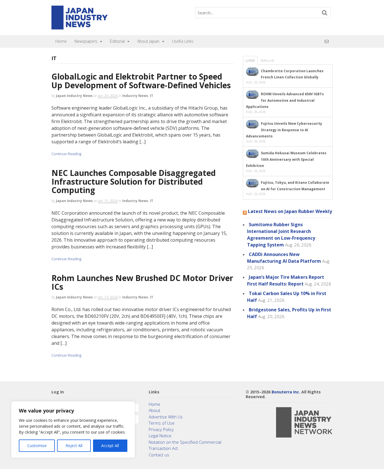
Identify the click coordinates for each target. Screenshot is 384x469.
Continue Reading (66, 153)
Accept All (110, 445)
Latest (250, 60)
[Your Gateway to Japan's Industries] (79, 26)
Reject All (73, 445)
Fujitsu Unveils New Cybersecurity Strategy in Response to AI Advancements (284, 130)
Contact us (159, 454)
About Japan (148, 41)
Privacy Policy (161, 429)
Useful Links (182, 41)
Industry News (135, 95)
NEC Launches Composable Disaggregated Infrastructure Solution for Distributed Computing (133, 181)
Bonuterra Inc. (286, 392)
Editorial (117, 41)
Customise (37, 445)
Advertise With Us (166, 417)
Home (61, 41)
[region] (73, 429)
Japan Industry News (74, 95)
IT (151, 95)
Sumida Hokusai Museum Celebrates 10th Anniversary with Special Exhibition (286, 159)
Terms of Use (162, 423)
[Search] (324, 12)
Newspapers (85, 41)
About (154, 410)
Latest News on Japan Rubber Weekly (290, 211)
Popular (267, 60)
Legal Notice (160, 435)
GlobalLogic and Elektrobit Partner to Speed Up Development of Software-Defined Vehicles (141, 80)
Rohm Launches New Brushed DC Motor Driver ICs (142, 282)
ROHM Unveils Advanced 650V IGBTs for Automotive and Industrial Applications (285, 100)
